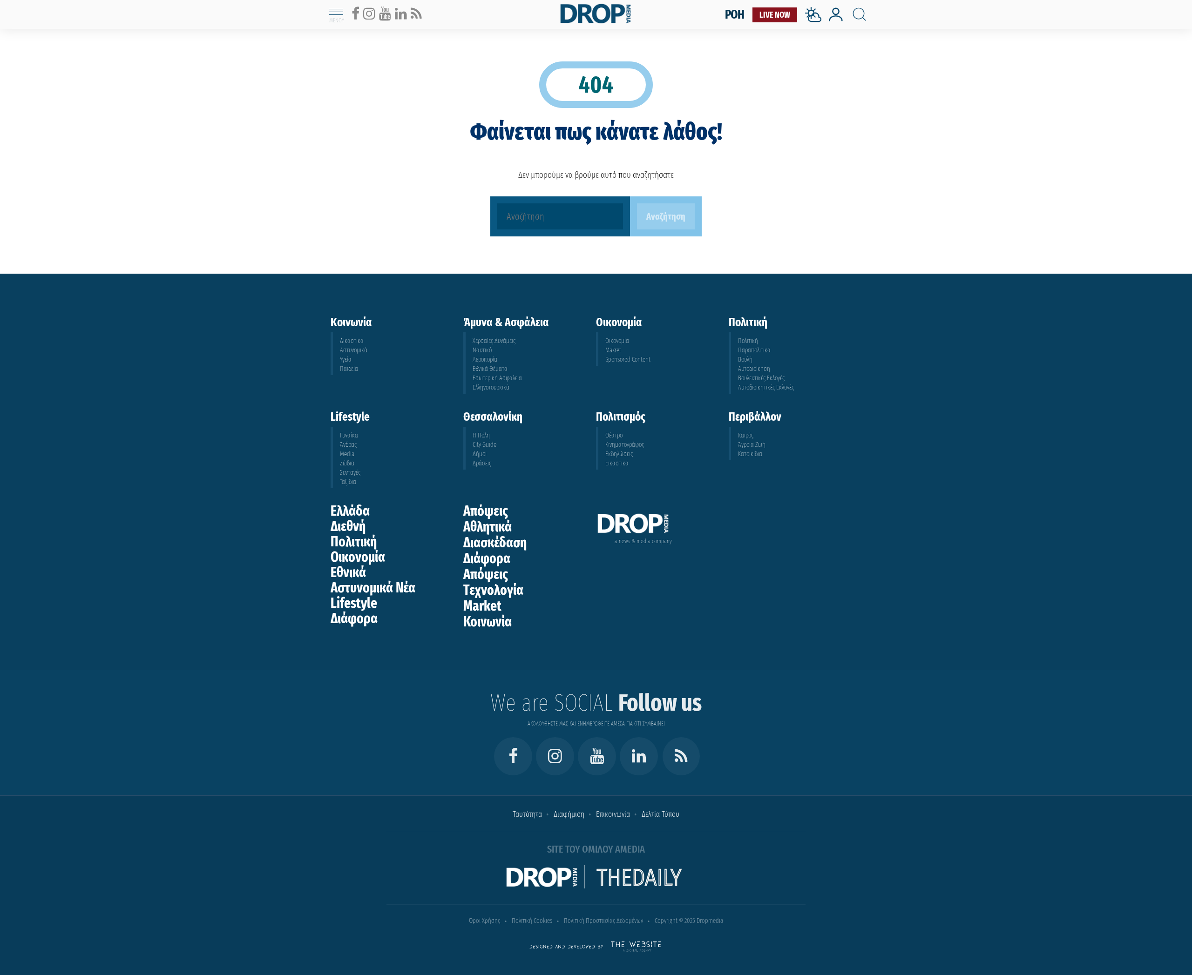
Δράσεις (482, 463)
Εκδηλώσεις (619, 454)
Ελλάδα (350, 511)
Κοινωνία (487, 621)
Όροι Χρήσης (484, 921)
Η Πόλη (481, 435)
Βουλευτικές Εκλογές (761, 378)
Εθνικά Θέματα (490, 369)
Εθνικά (348, 572)
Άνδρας (348, 445)
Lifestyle (354, 603)
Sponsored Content (627, 359)
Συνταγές (350, 473)
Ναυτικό (482, 350)
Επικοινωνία (613, 814)
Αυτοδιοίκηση (754, 369)
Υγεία (346, 359)
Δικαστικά (352, 341)
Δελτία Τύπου (660, 814)
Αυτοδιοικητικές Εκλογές (766, 387)
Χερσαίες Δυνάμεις (494, 341)
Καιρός (745, 435)
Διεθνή (348, 526)
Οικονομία (617, 341)
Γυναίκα (349, 435)
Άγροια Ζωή (751, 445)
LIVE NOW (774, 15)
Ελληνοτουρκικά (491, 387)
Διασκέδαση (495, 542)
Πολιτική (748, 341)
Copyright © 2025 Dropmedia (689, 921)
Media (347, 454)
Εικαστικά (617, 463)
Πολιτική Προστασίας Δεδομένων (603, 921)
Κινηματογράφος (624, 445)
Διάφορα (354, 618)
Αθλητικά (487, 526)
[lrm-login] (835, 20)
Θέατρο (614, 435)
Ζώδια (347, 463)
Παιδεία (349, 369)
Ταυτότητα (527, 814)
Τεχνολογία (493, 590)
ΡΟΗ (735, 14)
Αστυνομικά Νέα (373, 587)
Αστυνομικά (353, 350)
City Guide (484, 445)
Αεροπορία (485, 359)
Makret (613, 350)
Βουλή (745, 359)
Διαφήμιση (569, 814)
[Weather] (815, 25)
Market (482, 606)
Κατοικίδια (750, 454)
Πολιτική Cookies (532, 921)
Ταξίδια (348, 482)
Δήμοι (480, 454)
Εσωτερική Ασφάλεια (497, 378)
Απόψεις (485, 511)
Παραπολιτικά (754, 350)
